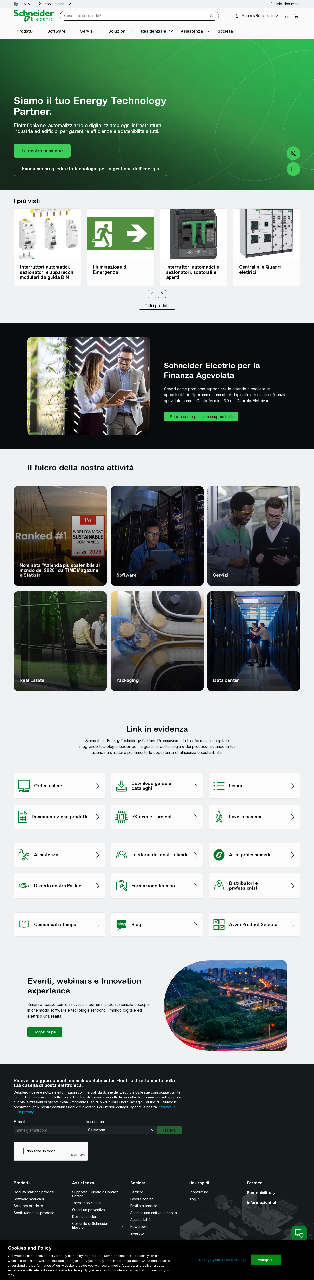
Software (127, 575)
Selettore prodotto (28, 1206)
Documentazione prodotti (34, 1192)
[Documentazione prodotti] (59, 803)
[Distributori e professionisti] (254, 871)
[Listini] (254, 771)
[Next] (162, 294)
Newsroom (139, 1226)
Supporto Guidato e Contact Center (95, 1194)
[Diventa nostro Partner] (59, 871)
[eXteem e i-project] (157, 803)
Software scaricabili (29, 1199)
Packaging (128, 680)
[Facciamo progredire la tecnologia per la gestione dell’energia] (90, 169)
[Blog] (157, 911)
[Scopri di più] (44, 1032)
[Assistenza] (59, 841)
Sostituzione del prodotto (34, 1213)
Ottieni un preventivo (88, 1210)
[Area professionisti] (254, 841)
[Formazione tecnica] (157, 871)
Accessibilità (140, 1220)
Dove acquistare (85, 1217)
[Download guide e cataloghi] (157, 771)
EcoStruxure (198, 1192)
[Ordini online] (59, 771)
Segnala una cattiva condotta (153, 1213)
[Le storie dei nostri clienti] (157, 841)
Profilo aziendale (143, 1206)
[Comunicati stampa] (59, 911)
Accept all (266, 1259)
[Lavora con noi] (254, 803)
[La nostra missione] (42, 151)
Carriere (136, 1192)
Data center (226, 680)
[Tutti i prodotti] (157, 306)
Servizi (220, 575)
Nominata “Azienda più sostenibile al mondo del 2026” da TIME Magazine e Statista (60, 570)
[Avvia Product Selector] (254, 911)
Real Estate (32, 680)
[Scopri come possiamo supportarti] (201, 416)
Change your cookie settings (223, 1259)
